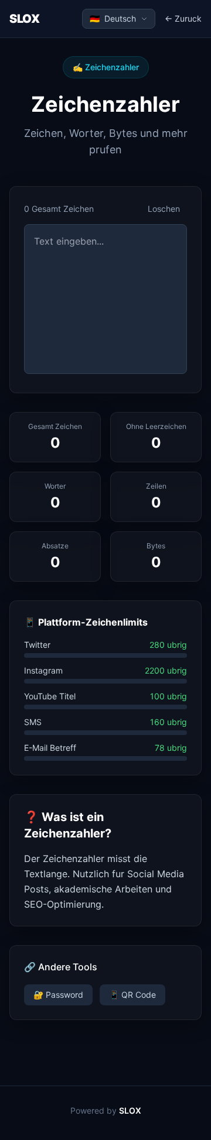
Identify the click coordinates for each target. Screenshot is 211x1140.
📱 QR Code (132, 995)
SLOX (24, 19)
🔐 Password (58, 995)
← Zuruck (183, 18)
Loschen (164, 209)
